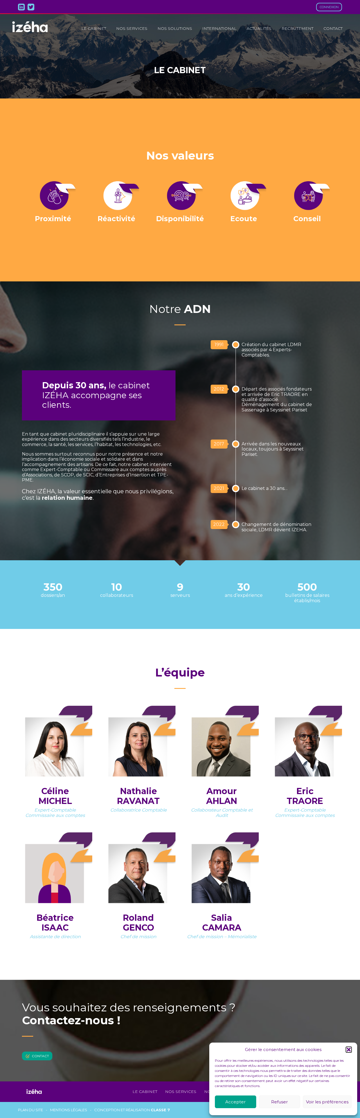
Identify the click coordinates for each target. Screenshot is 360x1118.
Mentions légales (68, 1110)
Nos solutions (175, 28)
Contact (333, 28)
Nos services (131, 28)
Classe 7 (160, 1110)
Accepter (235, 1101)
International (219, 28)
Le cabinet (93, 28)
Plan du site (30, 1110)
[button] (349, 1049)
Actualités (259, 28)
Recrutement (297, 28)
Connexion (329, 7)
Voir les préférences (327, 1101)
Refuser (279, 1101)
